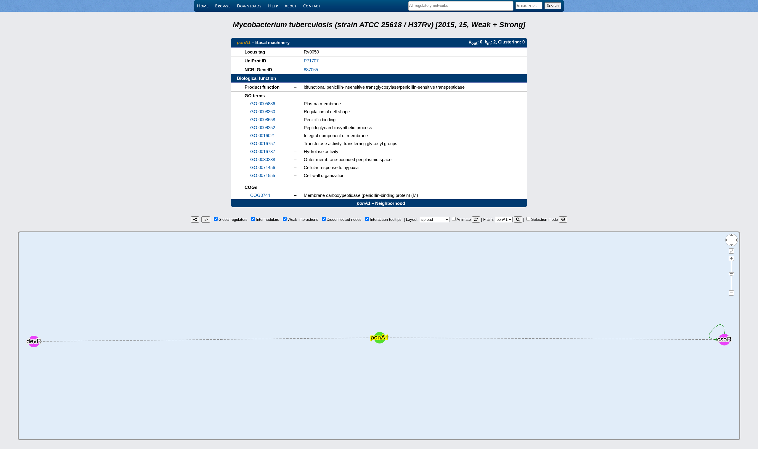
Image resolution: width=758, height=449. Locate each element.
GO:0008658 (262, 119)
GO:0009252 (262, 127)
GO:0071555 (262, 175)
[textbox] (461, 5)
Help (273, 6)
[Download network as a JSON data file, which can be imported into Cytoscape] (205, 219)
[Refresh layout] (476, 219)
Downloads (249, 6)
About (291, 6)
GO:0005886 (262, 103)
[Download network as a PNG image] (195, 219)
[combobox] (460, 6)
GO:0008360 (262, 111)
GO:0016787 (262, 151)
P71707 (311, 60)
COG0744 (260, 195)
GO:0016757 (262, 143)
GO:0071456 (262, 167)
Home (202, 6)
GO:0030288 (262, 159)
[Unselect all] (563, 219)
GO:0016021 (262, 135)
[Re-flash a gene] (518, 219)
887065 (311, 69)
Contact (311, 6)
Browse (222, 6)
